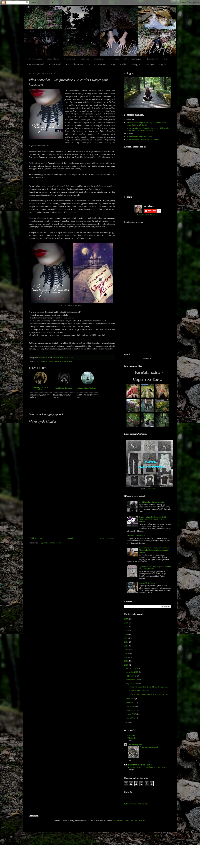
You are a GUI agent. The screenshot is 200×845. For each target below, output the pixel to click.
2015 (126, 657)
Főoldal (71, 538)
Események (152, 58)
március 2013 (131, 710)
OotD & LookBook (97, 64)
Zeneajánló (137, 58)
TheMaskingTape (135, 744)
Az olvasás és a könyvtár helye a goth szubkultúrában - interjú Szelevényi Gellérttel (147, 123)
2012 (126, 722)
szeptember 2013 (132, 679)
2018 (126, 645)
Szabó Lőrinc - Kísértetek (63, 388)
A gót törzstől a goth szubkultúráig (139, 136)
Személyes (149, 64)
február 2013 (131, 714)
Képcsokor (114, 58)
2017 (126, 649)
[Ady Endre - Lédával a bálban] (40, 384)
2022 (126, 630)
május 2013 (130, 706)
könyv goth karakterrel (54, 361)
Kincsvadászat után (74, 64)
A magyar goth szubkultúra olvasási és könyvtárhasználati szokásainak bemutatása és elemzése (148, 129)
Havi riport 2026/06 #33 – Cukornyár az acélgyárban (147, 767)
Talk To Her (132, 738)
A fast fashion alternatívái (149, 747)
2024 (126, 622)
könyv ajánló (40, 361)
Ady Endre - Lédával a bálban (40, 388)
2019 (126, 642)
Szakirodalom (53, 58)
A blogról (135, 64)
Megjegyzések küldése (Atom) (50, 542)
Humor (165, 58)
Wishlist (123, 64)
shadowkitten (151, 488)
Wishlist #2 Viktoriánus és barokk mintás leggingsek (148, 686)
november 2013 (132, 672)
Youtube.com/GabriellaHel (148, 214)
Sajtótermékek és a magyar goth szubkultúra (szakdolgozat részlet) (155, 567)
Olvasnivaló (99, 58)
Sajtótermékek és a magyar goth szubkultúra (143, 139)
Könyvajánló (69, 58)
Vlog (112, 64)
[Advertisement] (71, 513)
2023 (126, 626)
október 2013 (131, 675)
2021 (126, 634)
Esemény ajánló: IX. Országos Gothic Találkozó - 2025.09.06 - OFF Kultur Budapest (153, 519)
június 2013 (130, 702)
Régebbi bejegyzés (107, 538)
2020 (126, 638)
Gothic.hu (131, 735)
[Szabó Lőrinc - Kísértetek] (64, 384)
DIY (125, 58)
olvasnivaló (68, 361)
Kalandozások (55, 64)
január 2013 (130, 717)
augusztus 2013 (132, 683)
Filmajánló (84, 58)
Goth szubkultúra (34, 58)
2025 (126, 619)
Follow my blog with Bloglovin (136, 803)
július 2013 (130, 698)
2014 (126, 661)
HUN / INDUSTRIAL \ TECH (140, 764)
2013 (126, 665)
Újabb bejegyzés (36, 538)
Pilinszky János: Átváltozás (87, 388)
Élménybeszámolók (36, 64)
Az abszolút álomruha (147, 583)
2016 (126, 653)
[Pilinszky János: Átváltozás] (87, 384)
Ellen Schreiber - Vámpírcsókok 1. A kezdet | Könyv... (149, 694)
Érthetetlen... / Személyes (136, 535)
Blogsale (162, 64)
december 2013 (132, 668)
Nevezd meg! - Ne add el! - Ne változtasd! (129, 820)
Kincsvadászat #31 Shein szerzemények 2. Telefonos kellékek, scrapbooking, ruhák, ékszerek (154, 549)
